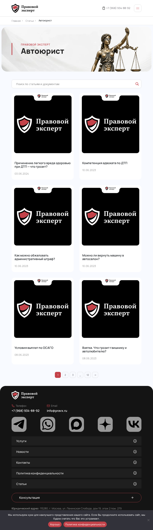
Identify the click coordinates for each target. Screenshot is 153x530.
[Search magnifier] (137, 84)
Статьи (30, 20)
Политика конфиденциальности (40, 473)
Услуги (21, 441)
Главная (16, 20)
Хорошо (55, 524)
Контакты (23, 462)
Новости (22, 451)
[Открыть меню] (137, 8)
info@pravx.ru (57, 410)
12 (88, 374)
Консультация (29, 497)
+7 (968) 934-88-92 (118, 8)
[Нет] (148, 520)
